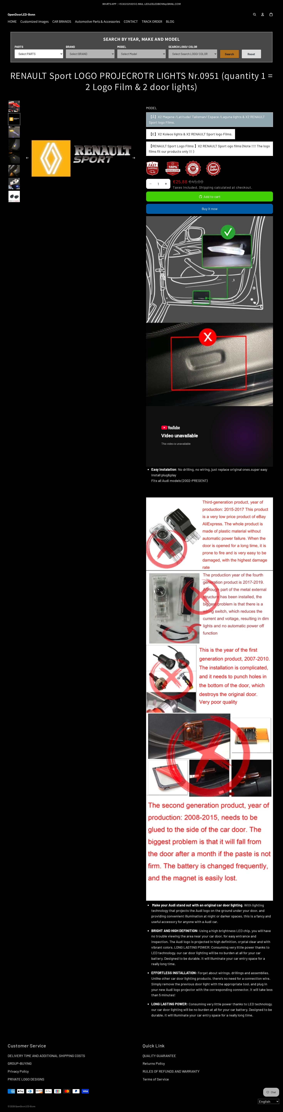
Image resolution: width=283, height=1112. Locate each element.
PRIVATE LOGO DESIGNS (26, 1079)
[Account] (262, 14)
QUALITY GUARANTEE (159, 1056)
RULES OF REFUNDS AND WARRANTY (171, 1071)
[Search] (254, 14)
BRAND (70, 46)
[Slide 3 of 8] (14, 132)
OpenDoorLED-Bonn (25, 1106)
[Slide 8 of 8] (14, 196)
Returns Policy (154, 1063)
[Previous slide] (26, 158)
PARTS (19, 46)
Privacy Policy (18, 1071)
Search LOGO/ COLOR (182, 46)
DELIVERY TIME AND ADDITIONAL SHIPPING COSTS (46, 1056)
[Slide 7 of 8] (14, 183)
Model (121, 46)
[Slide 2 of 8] (14, 119)
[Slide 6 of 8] (14, 170)
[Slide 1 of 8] (14, 106)
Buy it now (210, 209)
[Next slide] (135, 158)
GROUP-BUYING (20, 1063)
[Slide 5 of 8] (14, 157)
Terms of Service (156, 1079)
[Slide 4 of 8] (14, 145)
